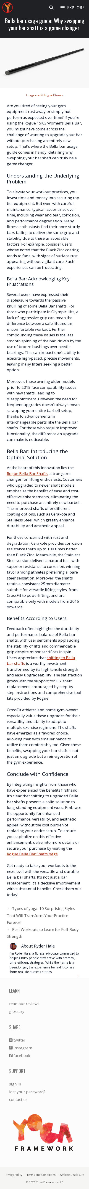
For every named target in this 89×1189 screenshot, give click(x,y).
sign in (15, 1084)
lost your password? (27, 1091)
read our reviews (24, 1003)
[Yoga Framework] (7, 7)
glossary (16, 1011)
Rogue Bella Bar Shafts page (32, 853)
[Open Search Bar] (51, 7)
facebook (21, 1055)
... (78, 975)
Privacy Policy (13, 1175)
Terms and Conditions (41, 1175)
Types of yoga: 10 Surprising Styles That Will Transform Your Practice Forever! (41, 915)
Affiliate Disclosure (72, 1175)
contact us (18, 1099)
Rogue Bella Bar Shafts (27, 473)
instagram (22, 1047)
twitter (19, 1040)
